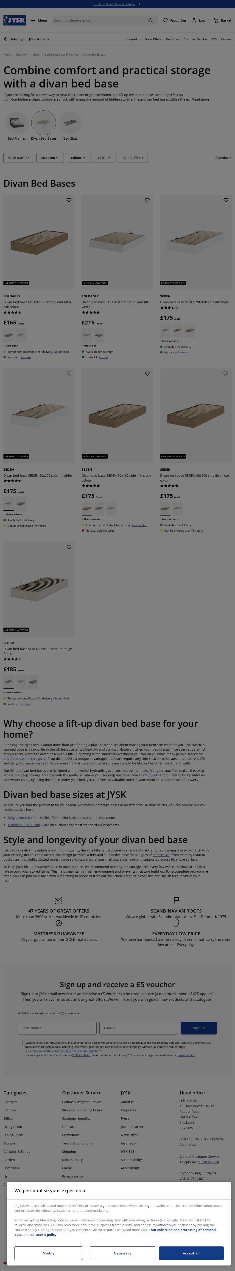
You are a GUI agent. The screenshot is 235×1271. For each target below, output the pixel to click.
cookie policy (46, 1234)
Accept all (191, 1253)
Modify (49, 1253)
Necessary (122, 1253)
